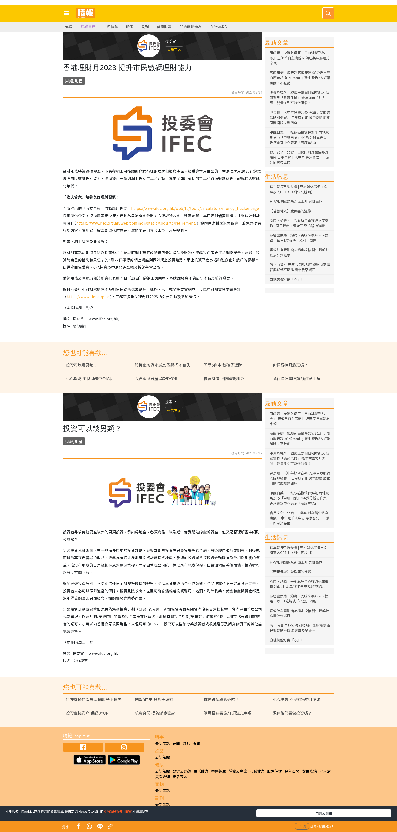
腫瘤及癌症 (238, 771)
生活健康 (201, 771)
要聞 (176, 743)
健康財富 (164, 27)
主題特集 (110, 27)
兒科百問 (292, 771)
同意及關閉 (324, 813)
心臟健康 (257, 771)
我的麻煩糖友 (191, 27)
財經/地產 (73, 80)
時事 (129, 27)
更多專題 (180, 776)
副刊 (145, 27)
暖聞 (196, 743)
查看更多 (174, 49)
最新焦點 (162, 743)
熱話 (186, 743)
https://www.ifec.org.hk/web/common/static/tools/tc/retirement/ (136, 223)
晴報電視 (88, 27)
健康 (69, 27)
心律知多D (218, 27)
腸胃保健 (274, 771)
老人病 (325, 771)
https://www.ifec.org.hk (88, 296)
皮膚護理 (162, 776)
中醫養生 (218, 771)
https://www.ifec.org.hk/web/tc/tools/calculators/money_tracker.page (195, 208)
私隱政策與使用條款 (117, 811)
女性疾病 (309, 771)
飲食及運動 (182, 771)
